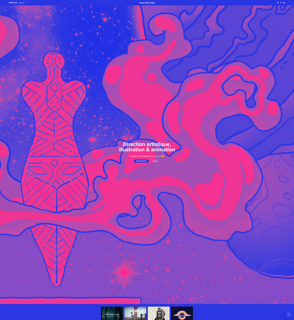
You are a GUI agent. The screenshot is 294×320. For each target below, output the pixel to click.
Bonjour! (22, 3)
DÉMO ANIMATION (141, 161)
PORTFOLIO (13, 3)
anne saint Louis (147, 2)
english (155, 161)
